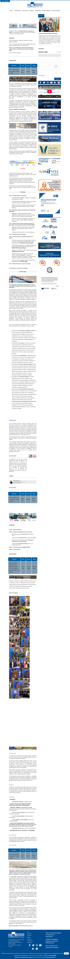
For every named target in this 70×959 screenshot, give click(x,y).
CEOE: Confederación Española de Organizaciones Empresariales (53, 934)
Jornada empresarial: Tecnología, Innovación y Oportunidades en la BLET (20, 126)
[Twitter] (44, 82)
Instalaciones (56, 10)
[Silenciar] (57, 96)
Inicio (11, 10)
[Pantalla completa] (59, 96)
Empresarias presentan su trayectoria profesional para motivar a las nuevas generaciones (20, 864)
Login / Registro (5, 1)
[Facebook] (40, 82)
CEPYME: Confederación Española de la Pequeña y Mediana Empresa (52, 941)
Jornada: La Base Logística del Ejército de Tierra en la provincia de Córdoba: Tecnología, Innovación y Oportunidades (22, 742)
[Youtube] (51, 82)
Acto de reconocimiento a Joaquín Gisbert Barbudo (20, 577)
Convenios (38, 10)
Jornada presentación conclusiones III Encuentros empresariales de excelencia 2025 (21, 508)
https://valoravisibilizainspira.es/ (26, 925)
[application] (49, 91)
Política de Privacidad (20, 957)
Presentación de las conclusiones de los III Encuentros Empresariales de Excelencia (21, 279)
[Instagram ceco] (47, 82)
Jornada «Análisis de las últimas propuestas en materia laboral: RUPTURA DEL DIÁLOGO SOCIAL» (22, 19)
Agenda (31, 10)
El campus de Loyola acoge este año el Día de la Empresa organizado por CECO (22, 79)
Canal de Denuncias (50, 957)
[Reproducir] (40, 96)
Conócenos (17, 10)
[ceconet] (55, 82)
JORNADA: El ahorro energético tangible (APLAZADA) (22, 157)
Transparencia (46, 10)
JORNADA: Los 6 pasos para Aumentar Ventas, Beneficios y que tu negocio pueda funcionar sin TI (22, 414)
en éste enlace (52, 955)
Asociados (25, 10)
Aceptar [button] (66, 953)
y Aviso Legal (28, 957)
